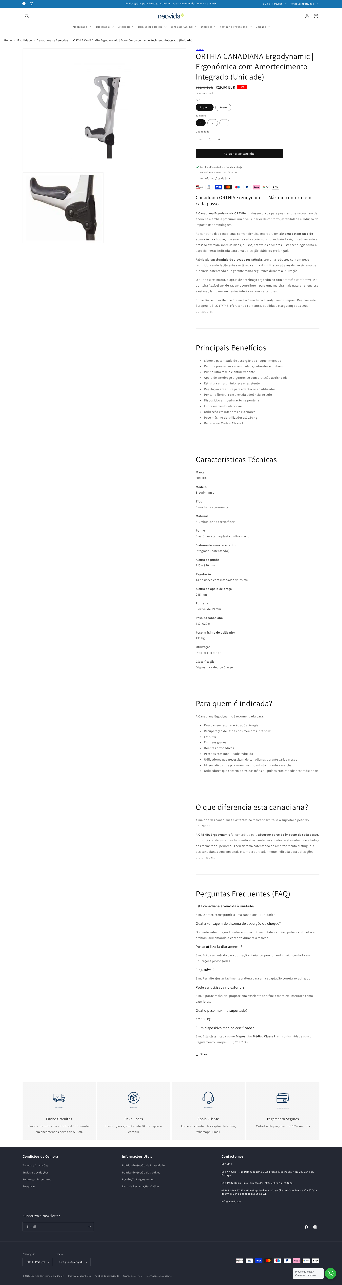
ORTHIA (200, 49)
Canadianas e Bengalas (52, 40)
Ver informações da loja (215, 178)
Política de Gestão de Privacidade (143, 1165)
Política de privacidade (107, 1276)
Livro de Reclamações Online (140, 1186)
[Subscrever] (89, 1226)
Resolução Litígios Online (138, 1179)
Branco (204, 107)
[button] (27, 16)
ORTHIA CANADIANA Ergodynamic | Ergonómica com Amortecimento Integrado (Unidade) (132, 40)
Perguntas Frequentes (37, 1179)
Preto (223, 107)
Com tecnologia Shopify (52, 1276)
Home (8, 40)
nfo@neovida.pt (231, 1201)
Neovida (35, 1276)
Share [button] (204, 1054)
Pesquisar (29, 1186)
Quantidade (202, 131)
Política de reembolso (79, 1276)
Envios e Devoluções (35, 1172)
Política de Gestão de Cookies (141, 1172)
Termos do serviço (132, 1276)
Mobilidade (24, 40)
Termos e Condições (35, 1165)
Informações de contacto (159, 1276)
